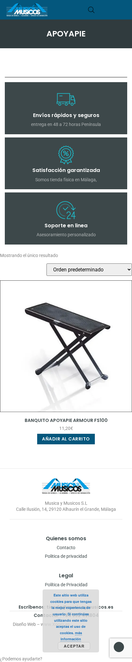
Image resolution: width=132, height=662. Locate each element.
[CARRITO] (101, 9)
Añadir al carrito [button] (66, 439)
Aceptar (74, 646)
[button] (123, 9)
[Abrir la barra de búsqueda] (91, 10)
